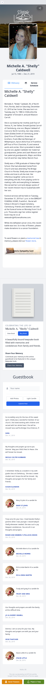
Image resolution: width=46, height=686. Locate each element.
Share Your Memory (14, 365)
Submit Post (23, 404)
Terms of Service (29, 676)
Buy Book (23, 333)
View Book (11, 333)
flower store (31, 241)
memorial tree (33, 238)
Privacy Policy (17, 676)
